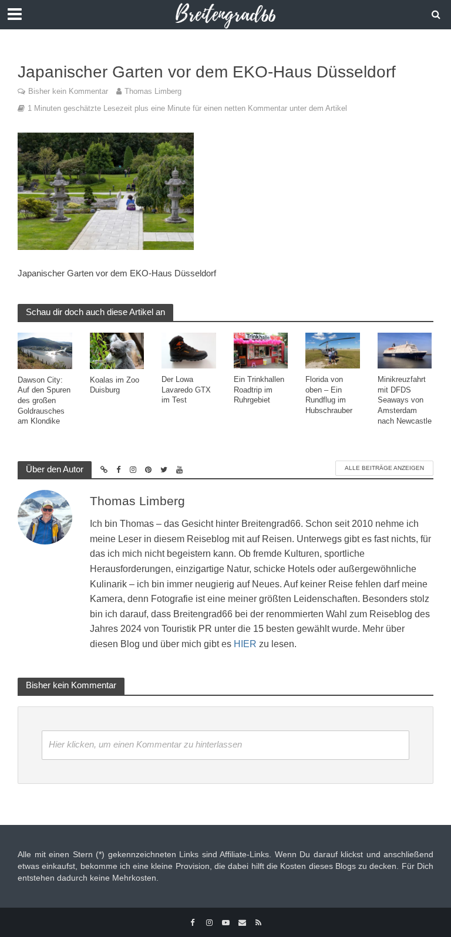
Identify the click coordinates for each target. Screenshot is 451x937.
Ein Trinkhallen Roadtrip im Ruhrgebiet (259, 389)
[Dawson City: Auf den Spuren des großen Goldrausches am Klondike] (45, 350)
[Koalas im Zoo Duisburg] (117, 350)
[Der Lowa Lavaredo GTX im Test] (188, 350)
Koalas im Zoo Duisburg (114, 385)
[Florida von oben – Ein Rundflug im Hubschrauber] (332, 350)
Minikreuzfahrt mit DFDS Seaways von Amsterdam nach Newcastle (405, 400)
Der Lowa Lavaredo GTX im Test (186, 389)
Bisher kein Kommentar (68, 91)
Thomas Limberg (152, 91)
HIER (245, 644)
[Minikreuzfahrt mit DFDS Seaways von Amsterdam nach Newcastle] (405, 350)
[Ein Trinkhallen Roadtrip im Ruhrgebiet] (261, 350)
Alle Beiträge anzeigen (384, 468)
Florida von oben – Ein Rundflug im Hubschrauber (328, 395)
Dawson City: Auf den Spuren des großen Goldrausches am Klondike (44, 401)
